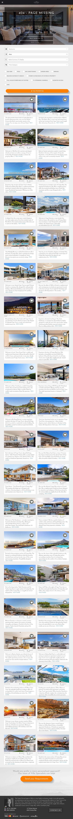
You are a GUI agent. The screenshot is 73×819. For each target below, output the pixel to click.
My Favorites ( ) (37, 38)
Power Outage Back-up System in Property (42, 76)
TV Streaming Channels (40, 80)
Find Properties (38, 91)
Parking (56, 71)
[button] (38, 49)
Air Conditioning (30, 71)
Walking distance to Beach (15, 76)
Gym (8, 84)
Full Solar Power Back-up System (17, 80)
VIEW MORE (59, 123)
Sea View (9, 71)
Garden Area (45, 71)
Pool (18, 71)
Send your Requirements (36, 779)
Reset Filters (35, 42)
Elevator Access (58, 80)
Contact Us (25, 20)
